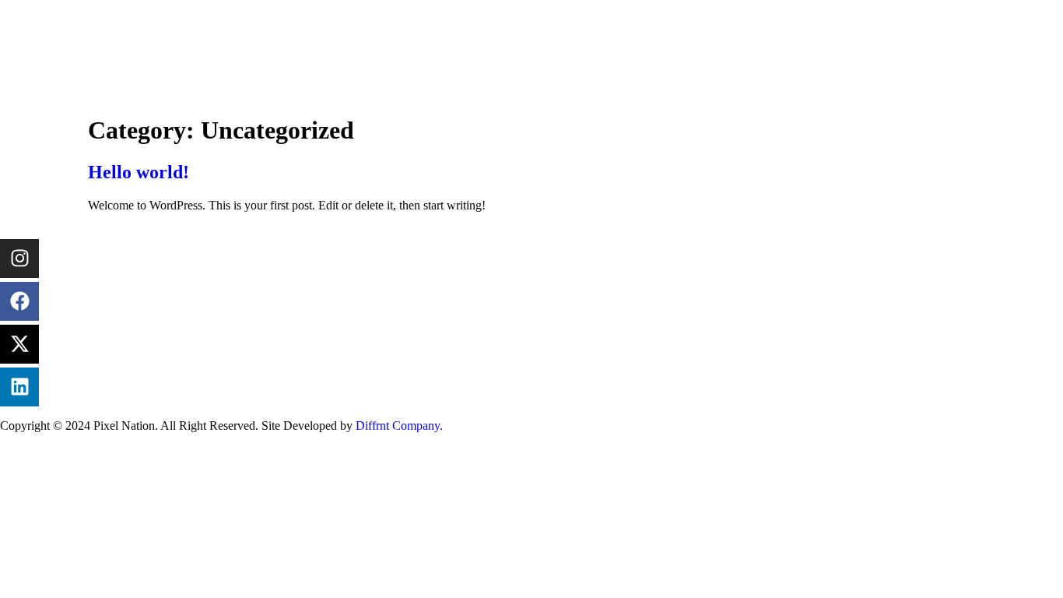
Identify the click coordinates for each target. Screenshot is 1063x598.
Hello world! (138, 172)
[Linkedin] (19, 387)
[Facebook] (19, 301)
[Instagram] (19, 258)
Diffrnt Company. (401, 425)
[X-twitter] (19, 344)
